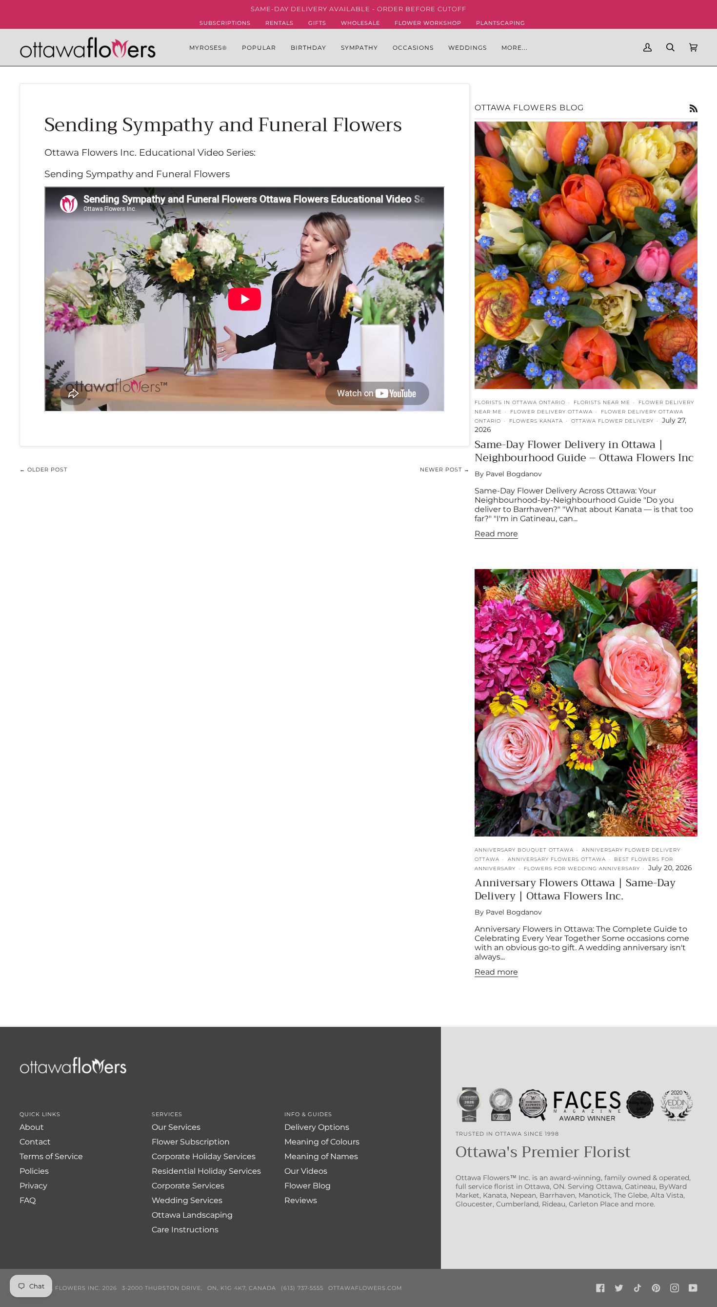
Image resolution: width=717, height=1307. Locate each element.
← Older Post (43, 469)
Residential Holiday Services (206, 1171)
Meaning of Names (321, 1156)
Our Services (176, 1127)
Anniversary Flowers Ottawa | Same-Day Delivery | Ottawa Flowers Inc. (575, 889)
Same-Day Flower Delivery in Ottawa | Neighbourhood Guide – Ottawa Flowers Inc (584, 451)
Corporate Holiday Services (204, 1156)
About (32, 1127)
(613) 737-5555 (302, 1288)
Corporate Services (188, 1185)
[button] (259, 47)
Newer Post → (445, 469)
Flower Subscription (191, 1141)
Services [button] (167, 1114)
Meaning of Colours (321, 1141)
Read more (496, 533)
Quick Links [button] (40, 1114)
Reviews (300, 1200)
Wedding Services (187, 1200)
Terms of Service (51, 1156)
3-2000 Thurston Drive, (162, 1288)
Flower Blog (307, 1185)
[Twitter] (619, 1288)
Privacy (33, 1185)
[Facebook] (600, 1288)
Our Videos (305, 1171)
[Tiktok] (637, 1288)
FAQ (28, 1200)
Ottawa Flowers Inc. (63, 1288)
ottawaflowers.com (365, 1288)
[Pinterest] (656, 1288)
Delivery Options (316, 1127)
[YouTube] (693, 1288)
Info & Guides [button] (308, 1114)
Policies (34, 1171)
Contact (35, 1141)
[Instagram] (674, 1288)
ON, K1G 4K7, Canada (241, 1288)
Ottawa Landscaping (192, 1215)
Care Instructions (185, 1229)
